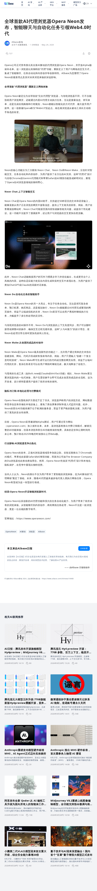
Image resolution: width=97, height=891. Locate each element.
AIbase (41, 531)
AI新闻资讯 (22, 45)
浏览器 (32, 531)
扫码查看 (84, 548)
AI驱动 (23, 531)
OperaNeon (11, 531)
